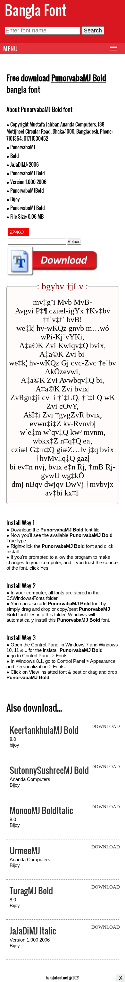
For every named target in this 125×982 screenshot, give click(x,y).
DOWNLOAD (105, 726)
